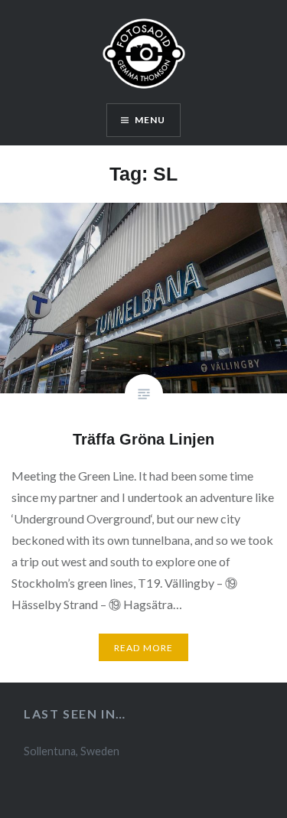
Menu (150, 119)
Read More (144, 647)
